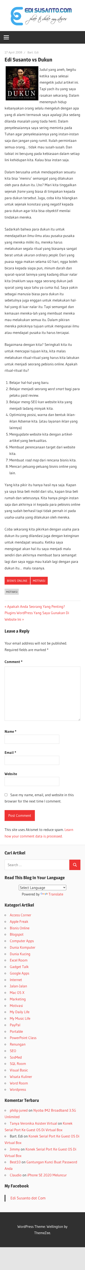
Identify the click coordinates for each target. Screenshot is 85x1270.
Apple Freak (19, 921)
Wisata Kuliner (21, 1076)
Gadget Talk (19, 966)
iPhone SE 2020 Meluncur (47, 1175)
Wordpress (18, 1089)
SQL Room (18, 1063)
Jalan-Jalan (18, 986)
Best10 (15, 1162)
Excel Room (18, 960)
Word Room (19, 1083)
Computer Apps (22, 940)
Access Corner (20, 915)
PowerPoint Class (23, 1037)
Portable (16, 1031)
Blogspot (17, 934)
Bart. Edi (33, 52)
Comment (13, 661)
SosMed (16, 1057)
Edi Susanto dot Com (28, 1198)
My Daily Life (19, 1012)
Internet (16, 979)
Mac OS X (17, 992)
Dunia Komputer (22, 947)
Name (10, 731)
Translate (56, 894)
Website (11, 773)
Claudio (16, 1175)
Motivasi (39, 581)
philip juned (19, 1110)
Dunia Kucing (20, 954)
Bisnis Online (17, 581)
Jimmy (15, 1149)
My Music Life (20, 1018)
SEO (13, 1050)
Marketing (18, 999)
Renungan (18, 1044)
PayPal (15, 1025)
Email (10, 752)
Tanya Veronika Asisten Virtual (33, 1123)
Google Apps (19, 973)
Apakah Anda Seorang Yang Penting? (36, 606)
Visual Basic (19, 1070)
